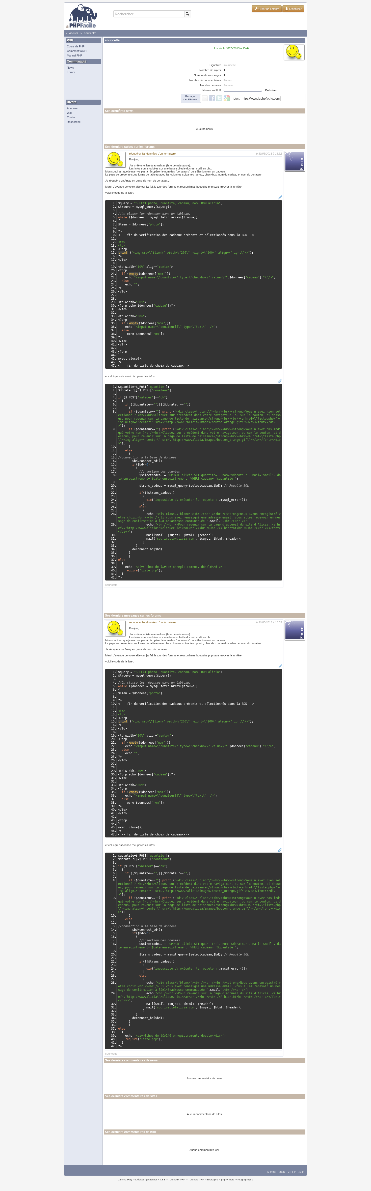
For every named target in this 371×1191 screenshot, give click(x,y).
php (223, 1179)
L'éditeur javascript (146, 1179)
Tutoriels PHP (196, 1179)
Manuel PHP (74, 55)
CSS (162, 1179)
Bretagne (212, 1179)
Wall (69, 112)
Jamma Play (125, 1179)
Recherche (74, 121)
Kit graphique (245, 1179)
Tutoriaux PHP (176, 1179)
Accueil (73, 33)
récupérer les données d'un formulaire (152, 153)
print (123, 252)
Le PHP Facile (295, 1172)
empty (133, 274)
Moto (231, 1179)
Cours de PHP (76, 46)
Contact (71, 117)
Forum (71, 72)
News (70, 67)
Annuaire (72, 108)
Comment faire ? (77, 50)
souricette (90, 33)
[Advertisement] (82, 87)
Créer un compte (268, 8)
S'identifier (295, 8)
